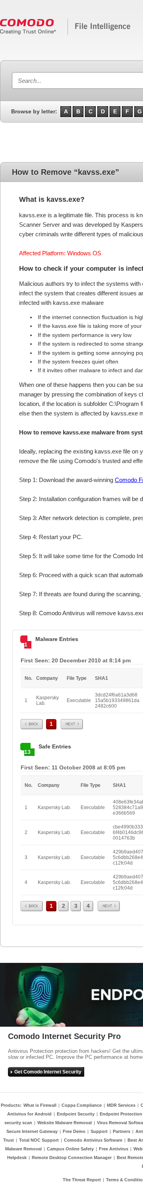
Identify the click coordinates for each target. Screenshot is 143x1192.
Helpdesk (17, 1157)
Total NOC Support (39, 1140)
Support (99, 1131)
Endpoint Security (76, 1114)
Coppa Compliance (82, 1105)
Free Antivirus (113, 1148)
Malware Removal (23, 1148)
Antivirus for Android (29, 1114)
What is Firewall (39, 1105)
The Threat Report (82, 1179)
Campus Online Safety (70, 1148)
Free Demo (74, 1131)
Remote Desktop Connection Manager (72, 1157)
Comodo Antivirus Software (93, 1140)
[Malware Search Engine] (65, 33)
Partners (121, 1131)
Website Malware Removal (64, 1122)
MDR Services (121, 1105)
